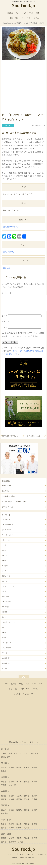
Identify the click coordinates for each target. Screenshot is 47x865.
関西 (37, 13)
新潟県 (3, 796)
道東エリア (35, 753)
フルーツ (4, 653)
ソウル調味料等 (6, 648)
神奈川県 (12, 785)
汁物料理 (4, 612)
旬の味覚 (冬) (6, 663)
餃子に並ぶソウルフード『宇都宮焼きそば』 (37, 436)
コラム (36, 18)
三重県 (34, 799)
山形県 (34, 768)
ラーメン (4, 571)
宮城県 (26, 768)
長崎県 (19, 838)
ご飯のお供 (5, 607)
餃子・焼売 (5, 596)
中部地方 (5, 791)
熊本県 (26, 838)
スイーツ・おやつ (7, 535)
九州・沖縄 (26, 18)
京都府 (11, 810)
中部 (31, 13)
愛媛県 (19, 828)
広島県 (26, 824)
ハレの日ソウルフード (9, 622)
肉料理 (4, 560)
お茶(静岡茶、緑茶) (8, 496)
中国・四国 (14, 18)
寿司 (3, 627)
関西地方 (5, 805)
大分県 (34, 838)
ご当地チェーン (6, 519)
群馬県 (26, 782)
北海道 (10, 13)
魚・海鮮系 (5, 566)
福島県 (3, 771)
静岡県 (19, 799)
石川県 (19, 796)
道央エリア (13, 753)
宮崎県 (3, 842)
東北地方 (5, 763)
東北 (17, 13)
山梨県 (34, 796)
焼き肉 (4, 550)
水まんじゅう (6, 491)
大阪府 (3, 810)
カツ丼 (4, 545)
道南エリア (5, 757)
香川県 (11, 828)
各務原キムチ (6, 485)
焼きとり (4, 555)
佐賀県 (11, 838)
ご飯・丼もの (6, 540)
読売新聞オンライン (11, 227)
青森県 (3, 768)
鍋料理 (4, 632)
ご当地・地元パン (7, 524)
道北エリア (24, 753)
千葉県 (3, 785)
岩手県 (19, 768)
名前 (5, 316)
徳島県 (3, 828)
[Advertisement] (23, 86)
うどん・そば (6, 576)
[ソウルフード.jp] (24, 6)
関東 (24, 13)
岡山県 (19, 824)
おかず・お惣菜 (6, 601)
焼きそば (6, 268)
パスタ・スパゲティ (8, 586)
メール (6, 321)
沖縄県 (20, 842)
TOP (6, 684)
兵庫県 (26, 810)
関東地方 (5, 777)
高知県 (26, 828)
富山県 (11, 796)
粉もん (4, 617)
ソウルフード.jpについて (23, 694)
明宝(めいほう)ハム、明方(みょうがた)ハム (16, 501)
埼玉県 (34, 782)
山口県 (34, 824)
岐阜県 (11, 799)
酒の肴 (4, 637)
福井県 (26, 796)
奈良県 (34, 810)
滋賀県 (19, 810)
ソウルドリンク (6, 643)
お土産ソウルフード (8, 530)
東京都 (3, 782)
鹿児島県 (12, 842)
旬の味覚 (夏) (6, 658)
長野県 (3, 799)
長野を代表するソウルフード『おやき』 (11, 436)
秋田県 (11, 768)
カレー (4, 591)
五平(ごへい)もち (7, 507)
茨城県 (11, 782)
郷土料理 (4, 668)
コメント (6, 293)
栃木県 (11, 252)
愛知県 (26, 799)
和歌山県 (4, 813)
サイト (4, 327)
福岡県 (3, 838)
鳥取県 (3, 824)
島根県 (11, 824)
